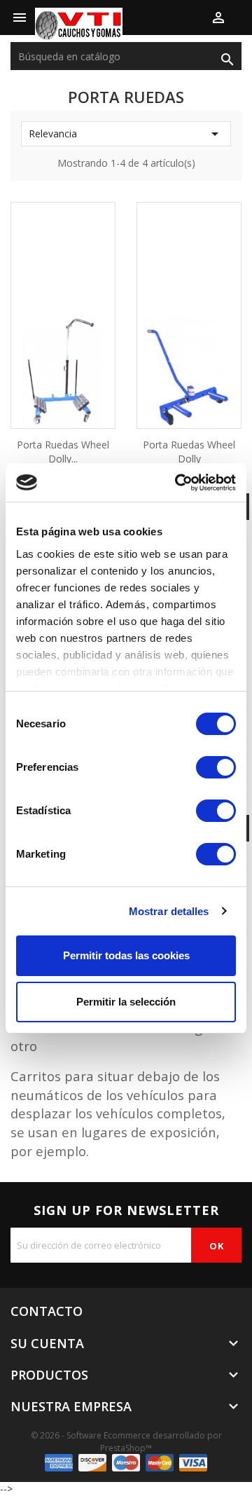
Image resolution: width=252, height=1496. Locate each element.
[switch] (216, 767)
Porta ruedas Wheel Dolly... (63, 451)
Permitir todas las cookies (126, 955)
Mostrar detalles (169, 911)
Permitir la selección (126, 1002)
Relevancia (126, 133)
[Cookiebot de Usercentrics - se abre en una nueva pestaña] (178, 483)
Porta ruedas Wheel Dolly (189, 451)
